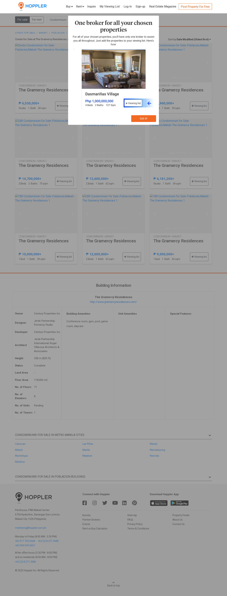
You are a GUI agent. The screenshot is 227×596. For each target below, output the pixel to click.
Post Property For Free (195, 6)
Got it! (143, 118)
